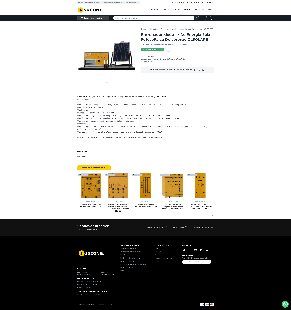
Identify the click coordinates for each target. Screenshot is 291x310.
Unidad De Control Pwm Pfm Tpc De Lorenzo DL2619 (91, 206)
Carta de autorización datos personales (133, 264)
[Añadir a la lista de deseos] (168, 49)
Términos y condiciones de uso (130, 251)
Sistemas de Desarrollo (168, 59)
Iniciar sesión (208, 2)
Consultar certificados (162, 255)
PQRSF (122, 271)
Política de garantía (126, 268)
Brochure (158, 261)
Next (212, 216)
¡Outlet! (187, 9)
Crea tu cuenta (194, 2)
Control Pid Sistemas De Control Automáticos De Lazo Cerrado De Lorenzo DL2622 (118, 208)
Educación (153, 29)
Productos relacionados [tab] (95, 167)
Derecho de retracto (127, 255)
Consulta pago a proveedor (164, 258)
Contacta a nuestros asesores (90, 229)
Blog (209, 9)
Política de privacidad (127, 261)
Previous (208, 216)
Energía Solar (182, 59)
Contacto (158, 251)
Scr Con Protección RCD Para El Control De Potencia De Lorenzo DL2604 (200, 207)
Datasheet (81, 156)
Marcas (176, 9)
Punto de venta (179, 2)
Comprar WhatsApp (154, 49)
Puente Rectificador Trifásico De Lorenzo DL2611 (145, 206)
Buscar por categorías (93, 18)
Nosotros (199, 9)
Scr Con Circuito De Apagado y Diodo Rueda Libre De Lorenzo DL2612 (172, 207)
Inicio (156, 9)
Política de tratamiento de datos (130, 258)
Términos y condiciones (128, 248)
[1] (91, 186)
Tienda (165, 9)
